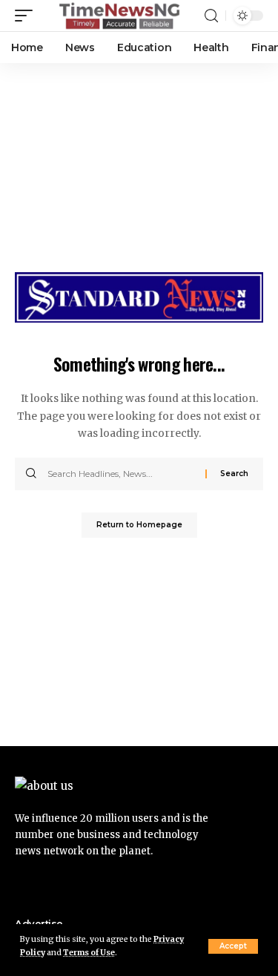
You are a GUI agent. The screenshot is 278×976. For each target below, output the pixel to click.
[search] (211, 15)
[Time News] (119, 15)
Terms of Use (89, 952)
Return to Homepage (139, 525)
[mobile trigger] (27, 15)
